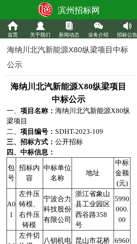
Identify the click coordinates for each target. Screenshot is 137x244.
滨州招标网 (79, 10)
